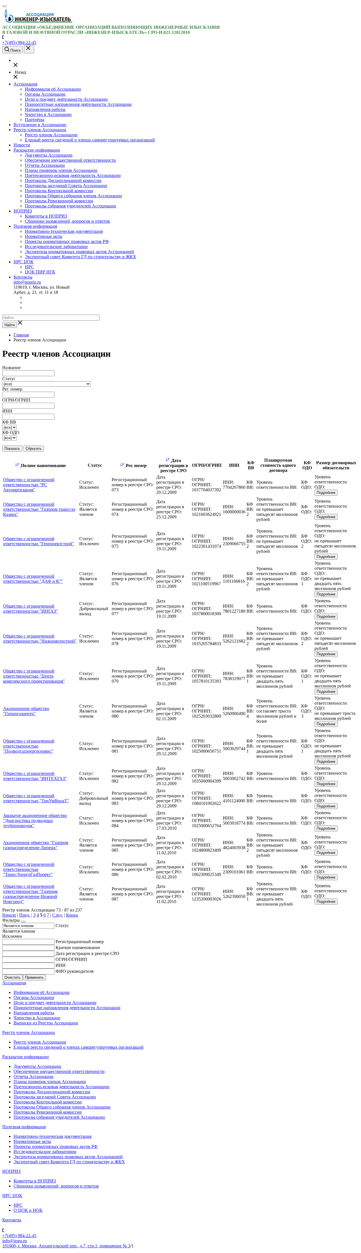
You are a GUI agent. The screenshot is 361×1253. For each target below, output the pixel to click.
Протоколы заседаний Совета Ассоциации (66, 185)
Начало (9, 915)
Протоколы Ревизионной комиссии (59, 200)
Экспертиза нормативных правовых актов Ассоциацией (79, 251)
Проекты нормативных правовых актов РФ (67, 241)
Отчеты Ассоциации (45, 165)
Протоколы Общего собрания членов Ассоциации (73, 195)
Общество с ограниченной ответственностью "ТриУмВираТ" (36, 798)
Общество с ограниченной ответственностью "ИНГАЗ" (30, 609)
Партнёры (34, 119)
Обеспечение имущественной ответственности (70, 160)
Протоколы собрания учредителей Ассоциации (70, 205)
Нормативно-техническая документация (64, 231)
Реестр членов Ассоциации (40, 129)
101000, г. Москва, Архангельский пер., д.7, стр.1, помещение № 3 (66, 1245)
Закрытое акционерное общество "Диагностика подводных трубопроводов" (35, 820)
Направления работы (45, 109)
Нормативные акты (43, 236)
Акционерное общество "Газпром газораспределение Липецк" (35, 845)
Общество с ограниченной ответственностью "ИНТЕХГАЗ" (35, 776)
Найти (10, 325)
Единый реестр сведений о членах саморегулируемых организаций (90, 139)
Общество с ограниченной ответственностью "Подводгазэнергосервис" (28, 746)
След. (57, 915)
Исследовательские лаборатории (56, 246)
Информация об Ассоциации (53, 89)
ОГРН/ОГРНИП (71, 959)
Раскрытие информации (37, 150)
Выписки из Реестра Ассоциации (46, 1022)
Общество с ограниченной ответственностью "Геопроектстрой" (38, 541)
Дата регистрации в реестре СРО (87, 953)
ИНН (61, 965)
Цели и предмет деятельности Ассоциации (66, 99)
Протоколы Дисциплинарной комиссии (63, 180)
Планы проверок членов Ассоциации (61, 170)
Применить (34, 977)
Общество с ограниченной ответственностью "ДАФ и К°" (33, 579)
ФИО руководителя (74, 971)
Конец (72, 915)
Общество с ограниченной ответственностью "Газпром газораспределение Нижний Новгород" (30, 894)
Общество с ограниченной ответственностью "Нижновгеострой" (40, 638)
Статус (62, 925)
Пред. (24, 915)
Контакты (23, 277)
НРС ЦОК (24, 261)
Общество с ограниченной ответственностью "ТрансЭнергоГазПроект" (28, 869)
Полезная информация (35, 226)
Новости (22, 145)
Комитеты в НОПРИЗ (46, 216)
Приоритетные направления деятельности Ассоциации (78, 104)
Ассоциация (25, 84)
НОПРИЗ (23, 211)
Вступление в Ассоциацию (40, 124)
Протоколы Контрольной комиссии (59, 190)
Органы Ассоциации (45, 94)
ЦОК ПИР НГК (40, 272)
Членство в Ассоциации (48, 114)
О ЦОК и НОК (28, 1210)
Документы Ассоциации (48, 155)
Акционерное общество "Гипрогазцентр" (26, 711)
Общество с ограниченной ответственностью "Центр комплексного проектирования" (34, 676)
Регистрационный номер (80, 941)
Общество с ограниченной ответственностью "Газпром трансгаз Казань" (39, 509)
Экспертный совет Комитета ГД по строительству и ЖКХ (80, 256)
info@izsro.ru (14, 1240)
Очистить (13, 977)
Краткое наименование (78, 947)
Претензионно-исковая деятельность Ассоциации (73, 175)
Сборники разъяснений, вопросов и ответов (67, 221)
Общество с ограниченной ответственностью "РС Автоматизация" (28, 484)
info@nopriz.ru (27, 282)
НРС (29, 266)
